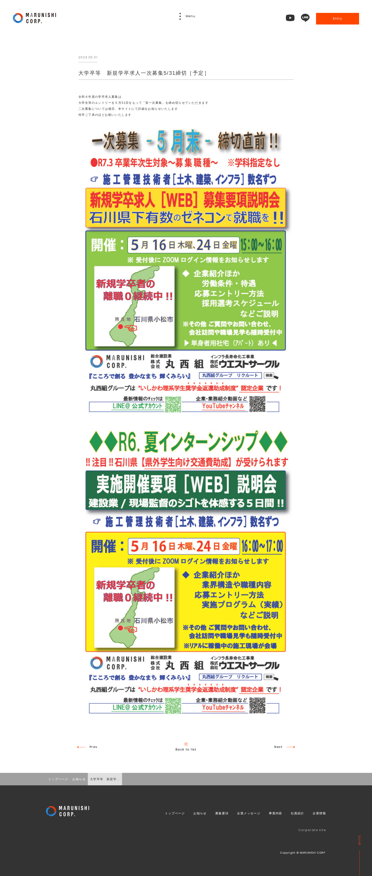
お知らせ (200, 813)
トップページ (175, 813)
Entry (337, 18)
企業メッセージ (248, 813)
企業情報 (319, 813)
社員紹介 (297, 813)
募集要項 (222, 813)
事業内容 (275, 813)
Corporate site (312, 830)
